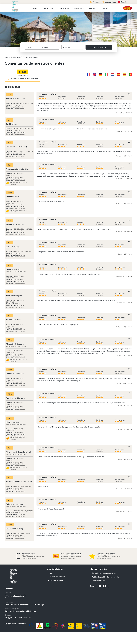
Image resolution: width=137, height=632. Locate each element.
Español (124, 2)
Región (105, 8)
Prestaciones (77, 8)
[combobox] (72, 47)
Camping (34, 8)
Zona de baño (64, 8)
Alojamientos (48, 8)
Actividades (91, 8)
